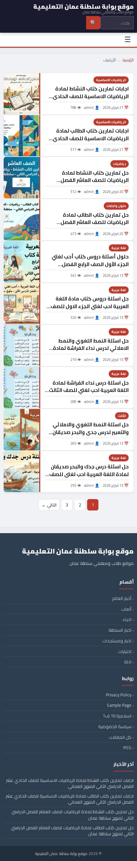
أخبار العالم (121, 598)
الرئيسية (128, 59)
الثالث (122, 416)
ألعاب (126, 609)
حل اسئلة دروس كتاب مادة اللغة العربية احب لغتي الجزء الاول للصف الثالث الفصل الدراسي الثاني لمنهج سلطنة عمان (89, 310)
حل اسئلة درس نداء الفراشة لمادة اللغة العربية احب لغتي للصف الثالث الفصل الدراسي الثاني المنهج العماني (89, 394)
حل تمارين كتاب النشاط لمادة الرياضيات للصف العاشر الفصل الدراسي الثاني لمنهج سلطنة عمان (90, 180)
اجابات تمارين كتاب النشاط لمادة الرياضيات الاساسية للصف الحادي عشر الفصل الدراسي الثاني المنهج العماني (91, 100)
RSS (127, 747)
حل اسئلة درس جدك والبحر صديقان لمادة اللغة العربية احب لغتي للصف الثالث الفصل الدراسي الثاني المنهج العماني (89, 478)
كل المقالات (120, 737)
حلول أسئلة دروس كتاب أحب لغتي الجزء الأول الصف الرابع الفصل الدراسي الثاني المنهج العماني (90, 264)
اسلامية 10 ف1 (117, 716)
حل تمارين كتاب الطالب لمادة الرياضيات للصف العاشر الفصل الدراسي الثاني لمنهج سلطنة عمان (90, 222)
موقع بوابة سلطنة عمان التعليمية (61, 853)
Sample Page (119, 705)
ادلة (127, 662)
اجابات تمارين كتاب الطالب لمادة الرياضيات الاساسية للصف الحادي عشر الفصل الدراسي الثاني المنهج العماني (91, 142)
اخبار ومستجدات (116, 641)
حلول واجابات (116, 206)
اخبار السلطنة (119, 630)
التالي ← (49, 505)
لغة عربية (118, 248)
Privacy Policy (118, 695)
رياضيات (119, 164)
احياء (127, 619)
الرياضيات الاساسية (111, 80)
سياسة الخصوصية (114, 726)
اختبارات (124, 651)
